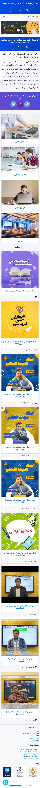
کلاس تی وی (31, 16)
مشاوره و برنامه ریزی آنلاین (29, 733)
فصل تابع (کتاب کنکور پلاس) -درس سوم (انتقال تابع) (20, 607)
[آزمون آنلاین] (20, 192)
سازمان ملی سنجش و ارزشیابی (28, 749)
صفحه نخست (33, 731)
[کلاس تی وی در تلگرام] (26, 104)
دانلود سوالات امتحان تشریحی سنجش (20, 291)
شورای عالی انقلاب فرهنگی (29, 754)
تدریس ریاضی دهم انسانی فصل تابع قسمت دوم (20, 660)
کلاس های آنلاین (20, 175)
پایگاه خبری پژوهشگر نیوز (30, 756)
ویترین (20, 241)
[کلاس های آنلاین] (20, 159)
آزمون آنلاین (20, 208)
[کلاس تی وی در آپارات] (13, 104)
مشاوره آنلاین (20, 142)
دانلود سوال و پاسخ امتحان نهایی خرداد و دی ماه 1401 (20, 554)
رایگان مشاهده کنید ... (19, 46)
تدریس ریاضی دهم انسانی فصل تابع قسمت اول (20, 713)
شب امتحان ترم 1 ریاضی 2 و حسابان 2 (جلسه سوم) (20, 395)
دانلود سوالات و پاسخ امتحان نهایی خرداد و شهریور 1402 (20, 342)
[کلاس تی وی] (20, 27)
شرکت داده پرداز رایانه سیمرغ (15, 785)
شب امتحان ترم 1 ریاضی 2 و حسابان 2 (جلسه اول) (20, 501)
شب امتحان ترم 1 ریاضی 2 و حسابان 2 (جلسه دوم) (20, 448)
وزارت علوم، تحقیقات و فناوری (28, 751)
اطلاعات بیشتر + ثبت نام (19, 10)
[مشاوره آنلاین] (20, 126)
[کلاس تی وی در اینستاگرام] (20, 104)
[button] (36, 27)
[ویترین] (20, 225)
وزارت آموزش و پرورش (30, 758)
